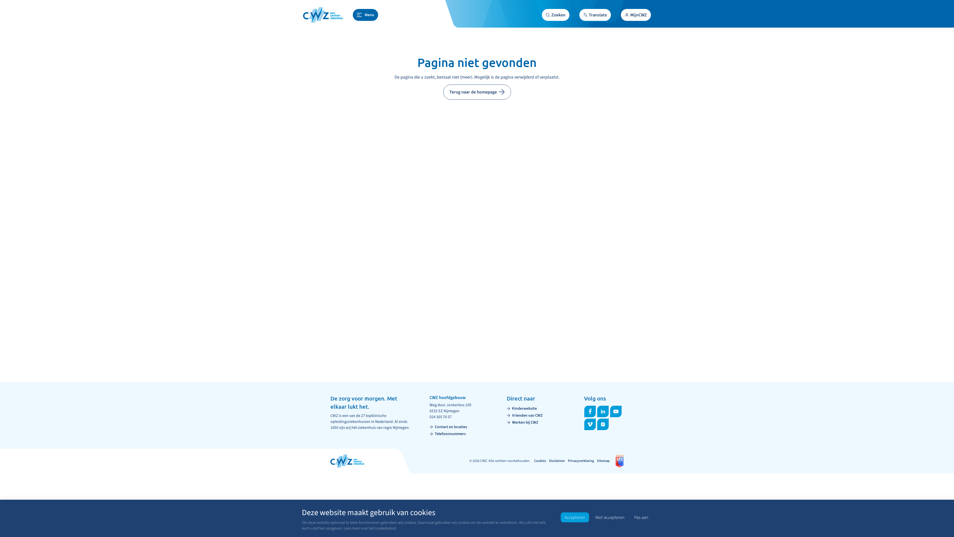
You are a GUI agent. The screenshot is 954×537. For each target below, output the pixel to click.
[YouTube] (616, 411)
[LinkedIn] (603, 411)
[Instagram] (603, 424)
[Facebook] (590, 411)
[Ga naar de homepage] (323, 15)
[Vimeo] (590, 424)
